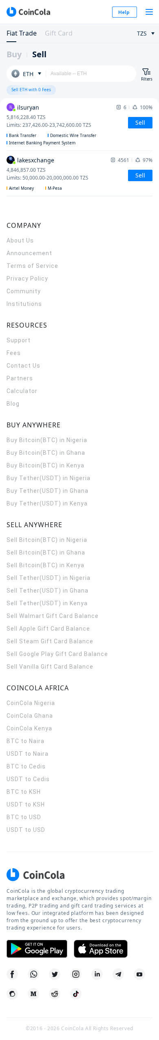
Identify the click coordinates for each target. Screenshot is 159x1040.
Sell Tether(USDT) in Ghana (47, 590)
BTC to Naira (25, 741)
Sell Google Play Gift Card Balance (57, 654)
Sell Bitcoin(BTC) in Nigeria (47, 540)
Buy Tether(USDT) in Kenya (47, 503)
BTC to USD (24, 817)
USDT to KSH (26, 804)
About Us (20, 240)
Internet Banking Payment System (42, 143)
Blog (13, 403)
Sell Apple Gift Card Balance (48, 628)
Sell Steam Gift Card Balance (50, 641)
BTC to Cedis (26, 766)
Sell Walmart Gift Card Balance (53, 616)
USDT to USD (26, 830)
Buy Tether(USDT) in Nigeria (49, 478)
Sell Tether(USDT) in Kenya (47, 603)
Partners (20, 378)
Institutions (24, 304)
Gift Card (59, 33)
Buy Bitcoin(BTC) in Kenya (45, 465)
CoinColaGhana (30, 715)
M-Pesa (55, 188)
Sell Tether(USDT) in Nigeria (49, 578)
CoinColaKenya (29, 728)
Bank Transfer (22, 135)
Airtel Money (21, 188)
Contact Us (23, 365)
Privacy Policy (27, 278)
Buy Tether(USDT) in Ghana (47, 490)
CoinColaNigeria (31, 703)
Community (24, 291)
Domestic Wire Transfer (73, 135)
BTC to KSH (24, 791)
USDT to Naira (28, 753)
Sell (39, 54)
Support (19, 340)
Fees (14, 353)
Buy (14, 54)
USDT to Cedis (28, 779)
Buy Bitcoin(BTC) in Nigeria (47, 440)
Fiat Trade (22, 33)
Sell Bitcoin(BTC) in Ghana (46, 552)
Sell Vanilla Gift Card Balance (50, 666)
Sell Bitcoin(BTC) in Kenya (45, 565)
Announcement (29, 253)
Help (124, 12)
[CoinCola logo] (28, 12)
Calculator (22, 391)
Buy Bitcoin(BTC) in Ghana (46, 452)
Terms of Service (32, 266)
